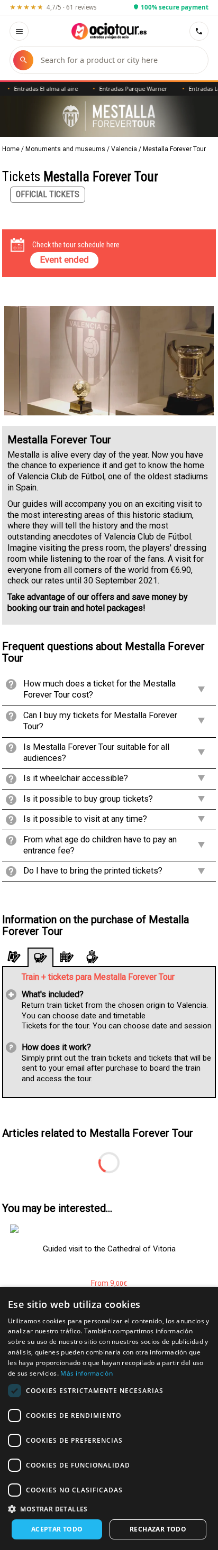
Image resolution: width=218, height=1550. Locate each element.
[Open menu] (19, 31)
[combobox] (119, 60)
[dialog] (109, 1418)
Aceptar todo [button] (57, 1529)
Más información (86, 1373)
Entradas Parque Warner (121, 88)
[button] (109, 1508)
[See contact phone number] (198, 31)
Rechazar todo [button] (158, 1529)
